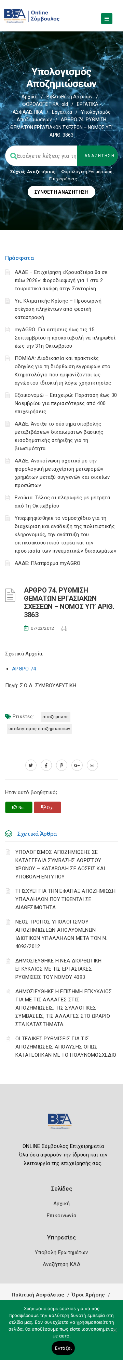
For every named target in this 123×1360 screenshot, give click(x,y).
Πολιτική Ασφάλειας (38, 1295)
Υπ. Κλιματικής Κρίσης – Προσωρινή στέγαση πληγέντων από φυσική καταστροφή (58, 309)
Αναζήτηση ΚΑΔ (61, 1264)
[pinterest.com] (61, 765)
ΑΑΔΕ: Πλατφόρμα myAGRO (48, 563)
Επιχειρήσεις (63, 178)
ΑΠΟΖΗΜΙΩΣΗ (55, 716)
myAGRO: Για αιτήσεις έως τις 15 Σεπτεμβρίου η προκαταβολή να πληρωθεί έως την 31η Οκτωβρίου (65, 338)
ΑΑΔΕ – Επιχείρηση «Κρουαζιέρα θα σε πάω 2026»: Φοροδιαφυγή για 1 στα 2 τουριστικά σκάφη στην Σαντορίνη (61, 280)
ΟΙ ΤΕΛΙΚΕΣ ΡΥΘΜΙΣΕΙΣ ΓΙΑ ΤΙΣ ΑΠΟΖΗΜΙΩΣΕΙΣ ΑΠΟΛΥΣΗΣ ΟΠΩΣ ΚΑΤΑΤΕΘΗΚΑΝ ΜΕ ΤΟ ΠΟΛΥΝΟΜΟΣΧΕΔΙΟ (66, 1047)
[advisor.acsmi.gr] (92, 765)
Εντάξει (63, 1348)
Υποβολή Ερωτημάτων (61, 1252)
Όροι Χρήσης (88, 1295)
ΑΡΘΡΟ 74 (24, 669)
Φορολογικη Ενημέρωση (87, 171)
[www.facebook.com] (46, 765)
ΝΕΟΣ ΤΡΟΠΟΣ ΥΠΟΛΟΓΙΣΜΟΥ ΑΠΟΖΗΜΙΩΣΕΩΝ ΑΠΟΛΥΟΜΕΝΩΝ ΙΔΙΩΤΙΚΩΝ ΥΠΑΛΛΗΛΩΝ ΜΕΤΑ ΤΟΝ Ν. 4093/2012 (61, 934)
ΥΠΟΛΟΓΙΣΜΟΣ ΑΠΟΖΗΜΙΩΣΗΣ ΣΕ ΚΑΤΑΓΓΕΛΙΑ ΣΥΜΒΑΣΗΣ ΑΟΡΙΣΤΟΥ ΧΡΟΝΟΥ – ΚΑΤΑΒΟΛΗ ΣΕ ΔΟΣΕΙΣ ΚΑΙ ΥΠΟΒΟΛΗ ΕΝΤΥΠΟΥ (60, 864)
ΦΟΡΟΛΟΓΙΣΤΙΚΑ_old (45, 104)
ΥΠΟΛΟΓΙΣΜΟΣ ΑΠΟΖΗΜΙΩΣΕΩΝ (39, 728)
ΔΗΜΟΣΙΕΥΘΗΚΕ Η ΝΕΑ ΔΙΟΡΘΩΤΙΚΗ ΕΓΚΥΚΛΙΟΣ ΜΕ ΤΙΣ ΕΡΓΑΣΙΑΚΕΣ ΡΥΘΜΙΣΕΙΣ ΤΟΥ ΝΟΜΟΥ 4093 (58, 969)
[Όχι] (114, 1333)
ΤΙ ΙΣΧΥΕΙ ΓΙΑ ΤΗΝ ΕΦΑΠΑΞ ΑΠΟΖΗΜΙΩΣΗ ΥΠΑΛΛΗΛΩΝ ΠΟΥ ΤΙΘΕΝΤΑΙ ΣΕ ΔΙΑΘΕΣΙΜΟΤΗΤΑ (65, 899)
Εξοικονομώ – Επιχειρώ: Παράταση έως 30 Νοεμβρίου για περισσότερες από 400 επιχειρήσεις (66, 403)
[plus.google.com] (77, 765)
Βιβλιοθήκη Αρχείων (69, 96)
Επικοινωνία (61, 1215)
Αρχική (30, 96)
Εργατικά (62, 112)
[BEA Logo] (61, 1124)
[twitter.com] (31, 765)
